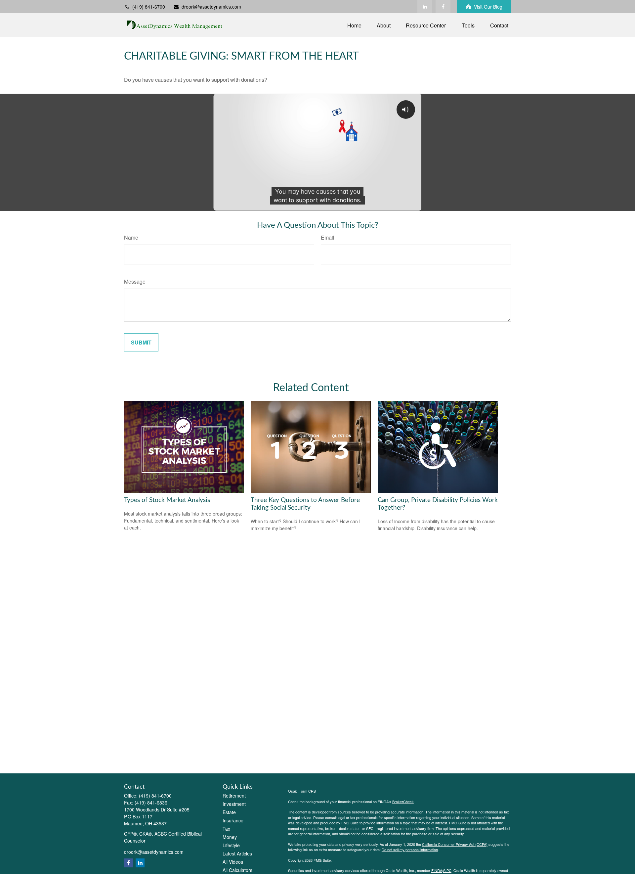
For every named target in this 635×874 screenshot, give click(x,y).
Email (327, 237)
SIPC (447, 870)
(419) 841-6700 (148, 6)
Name (131, 237)
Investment (234, 804)
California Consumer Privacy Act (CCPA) (454, 844)
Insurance (233, 820)
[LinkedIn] (424, 6)
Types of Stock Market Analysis (167, 500)
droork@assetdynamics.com (211, 6)
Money (230, 837)
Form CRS (307, 791)
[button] (354, 25)
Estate (229, 812)
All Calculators (237, 870)
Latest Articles (237, 853)
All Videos (233, 861)
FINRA (436, 870)
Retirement (234, 795)
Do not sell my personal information (410, 849)
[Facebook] (443, 6)
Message (135, 281)
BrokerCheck (403, 801)
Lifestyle (231, 845)
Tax (226, 828)
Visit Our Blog (488, 6)
